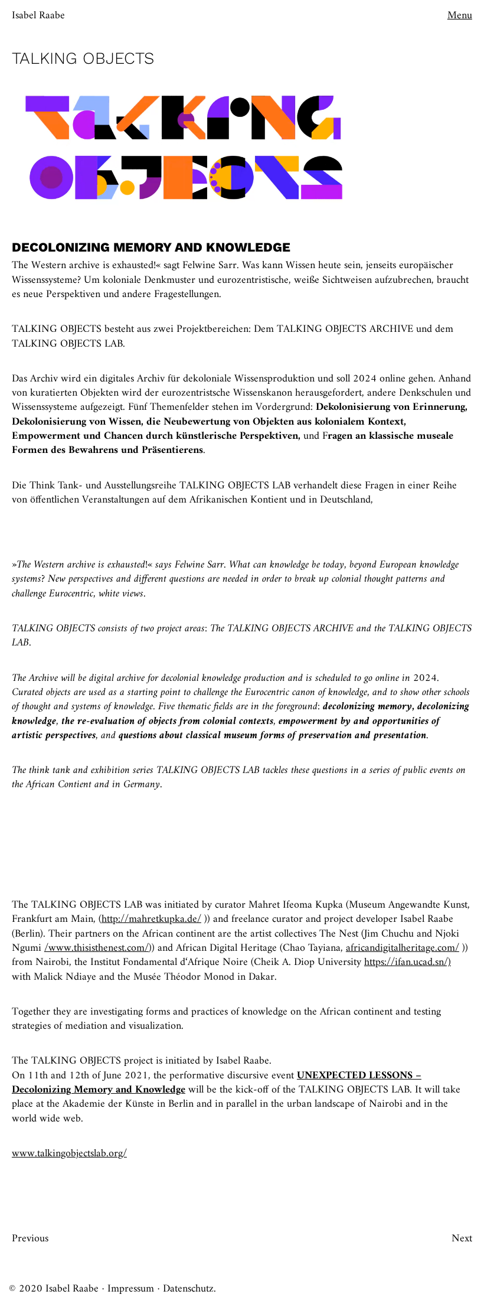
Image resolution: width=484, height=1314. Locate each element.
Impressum (130, 1289)
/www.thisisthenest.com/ (96, 948)
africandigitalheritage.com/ (402, 948)
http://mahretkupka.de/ (151, 919)
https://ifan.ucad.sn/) (407, 962)
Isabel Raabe (38, 15)
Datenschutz (188, 1289)
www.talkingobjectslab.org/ (69, 1154)
